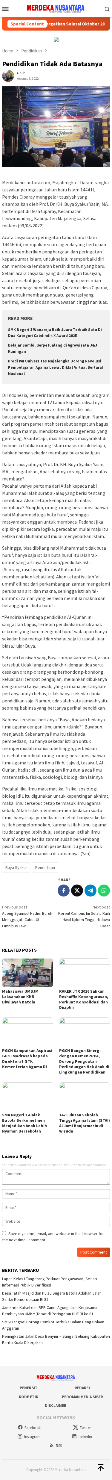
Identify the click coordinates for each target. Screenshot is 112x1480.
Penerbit (29, 1387)
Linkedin (85, 1436)
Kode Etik (28, 1396)
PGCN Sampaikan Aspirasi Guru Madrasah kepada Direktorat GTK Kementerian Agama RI (27, 1058)
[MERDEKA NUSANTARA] (56, 8)
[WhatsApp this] (104, 891)
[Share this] (64, 891)
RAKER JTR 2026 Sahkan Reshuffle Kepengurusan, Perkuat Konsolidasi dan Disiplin (83, 999)
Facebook (32, 1427)
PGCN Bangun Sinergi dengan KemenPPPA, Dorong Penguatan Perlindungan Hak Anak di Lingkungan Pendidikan (84, 1061)
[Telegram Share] (90, 891)
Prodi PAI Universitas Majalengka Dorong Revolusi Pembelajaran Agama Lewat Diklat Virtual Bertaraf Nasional (56, 367)
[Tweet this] (77, 891)
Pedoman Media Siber (82, 1396)
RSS (59, 1445)
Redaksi (82, 1387)
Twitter (85, 1427)
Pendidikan (45, 867)
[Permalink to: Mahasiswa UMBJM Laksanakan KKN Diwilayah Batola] (27, 973)
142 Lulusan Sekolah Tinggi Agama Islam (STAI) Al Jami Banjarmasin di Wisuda (84, 1123)
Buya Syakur (16, 867)
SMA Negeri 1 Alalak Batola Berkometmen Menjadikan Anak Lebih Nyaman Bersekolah (24, 1123)
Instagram (32, 1436)
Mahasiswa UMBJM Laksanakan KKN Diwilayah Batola (20, 996)
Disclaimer (55, 1405)
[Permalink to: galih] (8, 75)
